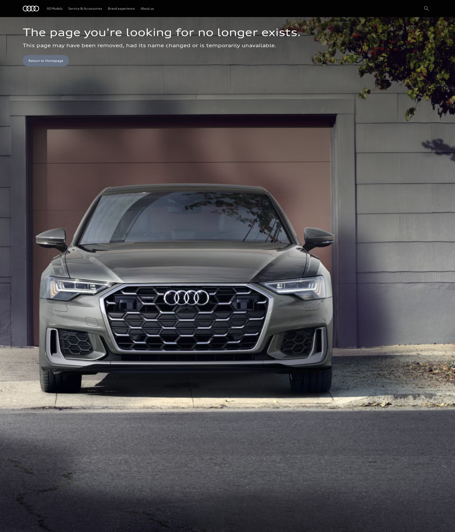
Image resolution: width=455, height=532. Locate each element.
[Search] (426, 8)
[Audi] (31, 8)
